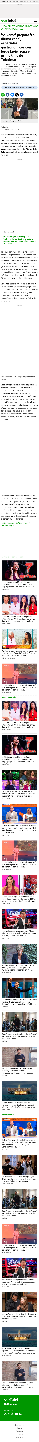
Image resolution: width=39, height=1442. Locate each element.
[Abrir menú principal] (35, 21)
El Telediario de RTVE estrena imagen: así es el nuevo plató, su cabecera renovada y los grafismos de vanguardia (19, 687)
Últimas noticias (8, 1115)
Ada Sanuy (5, 1007)
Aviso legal (19, 1431)
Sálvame (11, 523)
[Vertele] (11, 1399)
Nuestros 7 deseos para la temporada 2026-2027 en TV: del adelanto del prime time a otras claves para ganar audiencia (18, 618)
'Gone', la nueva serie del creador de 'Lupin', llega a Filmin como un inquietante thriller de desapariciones (19, 1036)
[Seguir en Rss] (20, 1413)
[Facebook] (7, 95)
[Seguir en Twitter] (5, 1413)
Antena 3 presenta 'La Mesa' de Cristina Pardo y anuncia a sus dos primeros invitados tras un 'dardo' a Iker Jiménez (18, 967)
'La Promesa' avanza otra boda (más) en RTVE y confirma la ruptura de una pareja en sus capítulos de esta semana (19, 1178)
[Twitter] (17, 95)
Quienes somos (19, 1425)
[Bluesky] (12, 95)
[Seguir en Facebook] (9, 1414)
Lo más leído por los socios (12, 557)
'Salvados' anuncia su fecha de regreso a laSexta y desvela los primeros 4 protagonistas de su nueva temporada (18, 1070)
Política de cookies (19, 1434)
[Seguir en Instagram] (12, 1413)
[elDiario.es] (10, 1404)
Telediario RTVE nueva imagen (19, 1)
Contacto (19, 1428)
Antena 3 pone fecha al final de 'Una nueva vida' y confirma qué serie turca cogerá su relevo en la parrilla (19, 1316)
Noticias (3, 523)
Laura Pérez (5, 835)
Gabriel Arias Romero (8, 658)
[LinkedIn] (22, 95)
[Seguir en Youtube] (16, 1414)
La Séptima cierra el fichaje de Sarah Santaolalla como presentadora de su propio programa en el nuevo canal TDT (18, 584)
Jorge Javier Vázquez (7, 525)
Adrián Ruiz (5, 589)
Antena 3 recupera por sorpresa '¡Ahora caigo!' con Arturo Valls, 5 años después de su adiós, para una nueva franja (19, 933)
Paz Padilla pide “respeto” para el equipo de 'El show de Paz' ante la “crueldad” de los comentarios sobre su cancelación (19, 653)
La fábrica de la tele (22, 523)
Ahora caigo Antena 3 (31, 1)
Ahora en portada (9, 697)
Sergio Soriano (6, 624)
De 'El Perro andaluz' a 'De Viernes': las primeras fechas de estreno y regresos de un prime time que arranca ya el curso (18, 793)
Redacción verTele (7, 1184)
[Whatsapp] (3, 95)
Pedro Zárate (6, 798)
